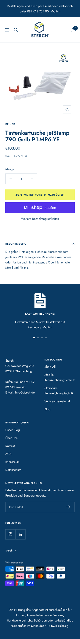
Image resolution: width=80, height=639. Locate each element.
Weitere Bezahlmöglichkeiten (40, 218)
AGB (8, 454)
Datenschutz (13, 470)
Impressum (12, 462)
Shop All (50, 366)
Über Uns (11, 438)
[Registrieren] (68, 506)
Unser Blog (12, 430)
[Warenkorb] (72, 30)
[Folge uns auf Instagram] (10, 534)
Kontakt (10, 446)
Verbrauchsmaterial (57, 401)
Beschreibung (16, 243)
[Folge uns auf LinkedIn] (20, 534)
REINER (10, 124)
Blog (47, 409)
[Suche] (16, 30)
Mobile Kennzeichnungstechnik (59, 377)
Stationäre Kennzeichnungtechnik (58, 390)
